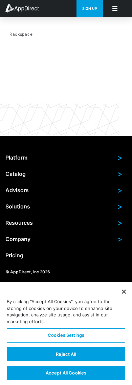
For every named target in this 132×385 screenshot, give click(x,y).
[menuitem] (25, 8)
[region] (66, 333)
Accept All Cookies (66, 372)
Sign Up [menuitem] (89, 8)
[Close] (123, 291)
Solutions (64, 206)
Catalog (64, 173)
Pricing (14, 255)
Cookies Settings (66, 335)
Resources (64, 222)
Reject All (66, 354)
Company (64, 239)
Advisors (64, 190)
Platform (64, 157)
